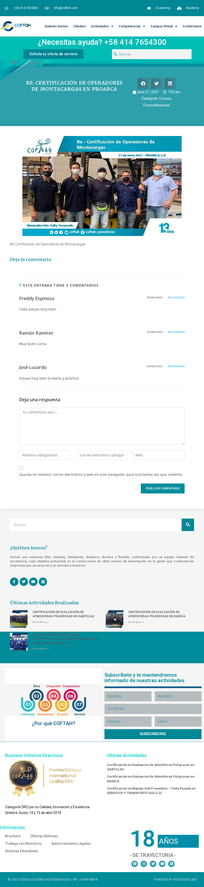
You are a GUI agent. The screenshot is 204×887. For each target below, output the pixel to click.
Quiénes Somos (56, 26)
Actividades (100, 26)
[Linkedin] (171, 864)
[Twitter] (153, 864)
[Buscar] (188, 525)
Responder (176, 297)
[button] (143, 83)
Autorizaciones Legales (71, 843)
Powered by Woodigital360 (175, 879)
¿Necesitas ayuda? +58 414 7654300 (102, 42)
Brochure (12, 836)
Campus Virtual (162, 26)
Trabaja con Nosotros (23, 843)
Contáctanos (192, 26)
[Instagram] (144, 864)
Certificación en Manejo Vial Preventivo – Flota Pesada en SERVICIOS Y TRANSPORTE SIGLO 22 (65, 639)
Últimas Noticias (44, 836)
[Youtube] (162, 864)
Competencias (130, 26)
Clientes (79, 26)
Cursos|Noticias (156, 105)
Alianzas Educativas (21, 851)
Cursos (165, 98)
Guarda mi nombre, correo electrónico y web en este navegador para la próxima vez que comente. (101, 474)
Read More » (41, 622)
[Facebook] (134, 864)
